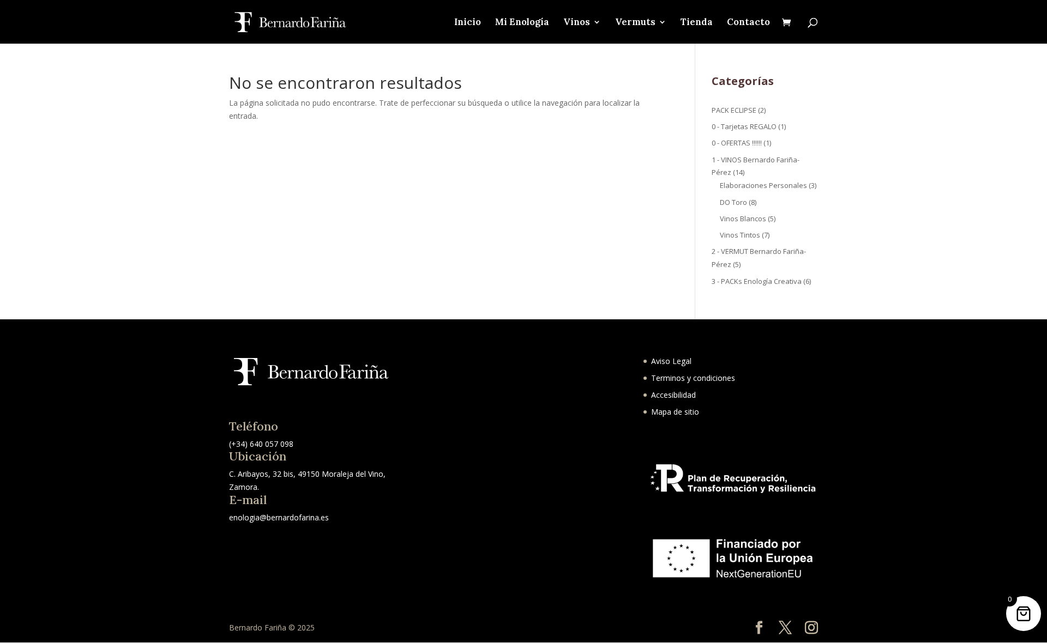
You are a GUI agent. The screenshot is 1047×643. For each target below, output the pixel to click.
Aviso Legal (671, 361)
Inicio (467, 23)
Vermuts (635, 23)
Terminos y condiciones (693, 378)
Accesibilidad (673, 395)
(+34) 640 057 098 (261, 444)
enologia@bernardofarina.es (279, 517)
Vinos (576, 23)
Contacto (748, 23)
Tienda (697, 23)
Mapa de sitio (675, 412)
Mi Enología (522, 23)
